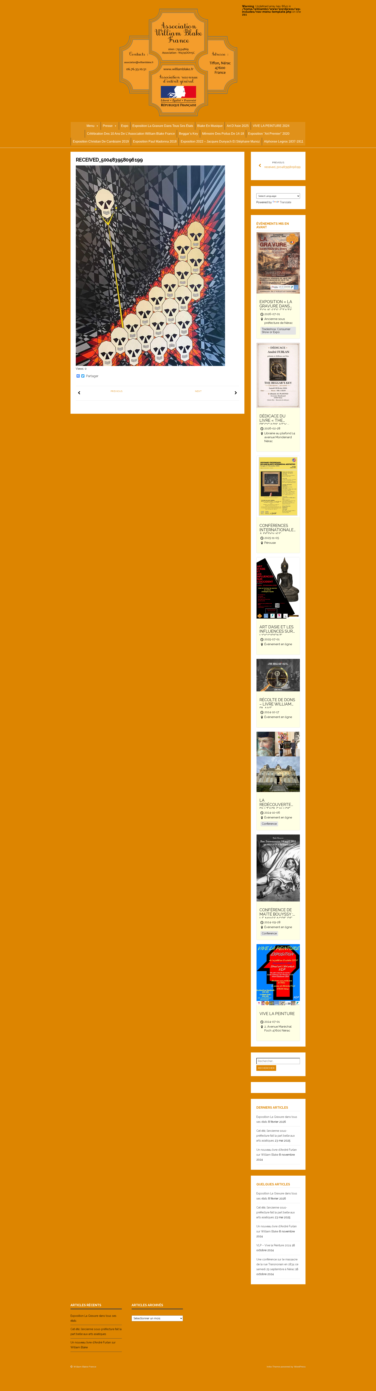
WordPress (300, 1366)
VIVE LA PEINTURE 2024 (271, 125)
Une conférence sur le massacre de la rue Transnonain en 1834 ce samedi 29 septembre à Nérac (277, 1264)
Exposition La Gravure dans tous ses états (162, 125)
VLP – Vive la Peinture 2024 (273, 1245)
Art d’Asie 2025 (238, 125)
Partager (92, 376)
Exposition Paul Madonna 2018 (155, 141)
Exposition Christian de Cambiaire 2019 (101, 141)
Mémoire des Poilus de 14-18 (223, 133)
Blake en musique (210, 125)
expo (124, 125)
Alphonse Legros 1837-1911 (283, 141)
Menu (90, 125)
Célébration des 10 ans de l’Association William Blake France (131, 133)
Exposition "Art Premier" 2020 (268, 133)
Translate (285, 202)
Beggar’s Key (188, 133)
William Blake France (84, 1366)
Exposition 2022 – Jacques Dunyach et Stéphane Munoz (220, 141)
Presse (108, 125)
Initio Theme (273, 1366)
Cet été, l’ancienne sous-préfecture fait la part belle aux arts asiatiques (275, 1135)
